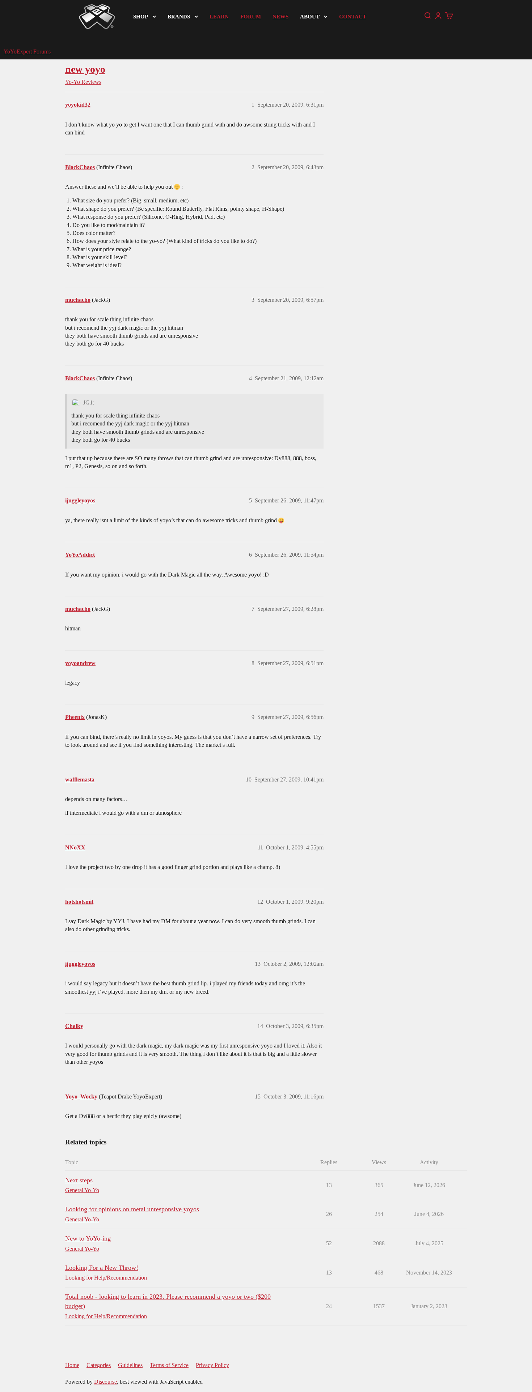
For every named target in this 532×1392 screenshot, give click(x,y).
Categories (98, 1365)
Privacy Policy (212, 1365)
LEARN (219, 17)
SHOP (140, 17)
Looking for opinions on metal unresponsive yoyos (132, 1209)
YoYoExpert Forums (27, 51)
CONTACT (352, 17)
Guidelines (130, 1365)
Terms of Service (169, 1365)
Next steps (79, 1180)
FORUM (250, 17)
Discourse (105, 1382)
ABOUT (310, 17)
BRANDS (179, 17)
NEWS (280, 17)
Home (72, 1365)
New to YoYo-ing (88, 1238)
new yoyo (85, 69)
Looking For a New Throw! (101, 1267)
